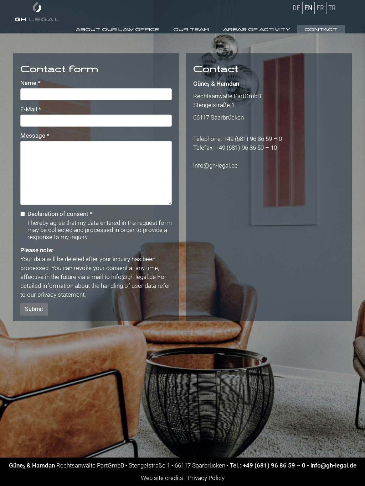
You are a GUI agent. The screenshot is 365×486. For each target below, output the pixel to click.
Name (30, 82)
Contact (321, 29)
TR (332, 8)
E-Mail (30, 109)
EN (308, 8)
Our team (191, 29)
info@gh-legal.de (133, 276)
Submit (34, 309)
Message (34, 135)
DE (296, 8)
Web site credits (162, 477)
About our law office (117, 29)
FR (320, 8)
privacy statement (60, 294)
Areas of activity (256, 29)
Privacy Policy (206, 477)
